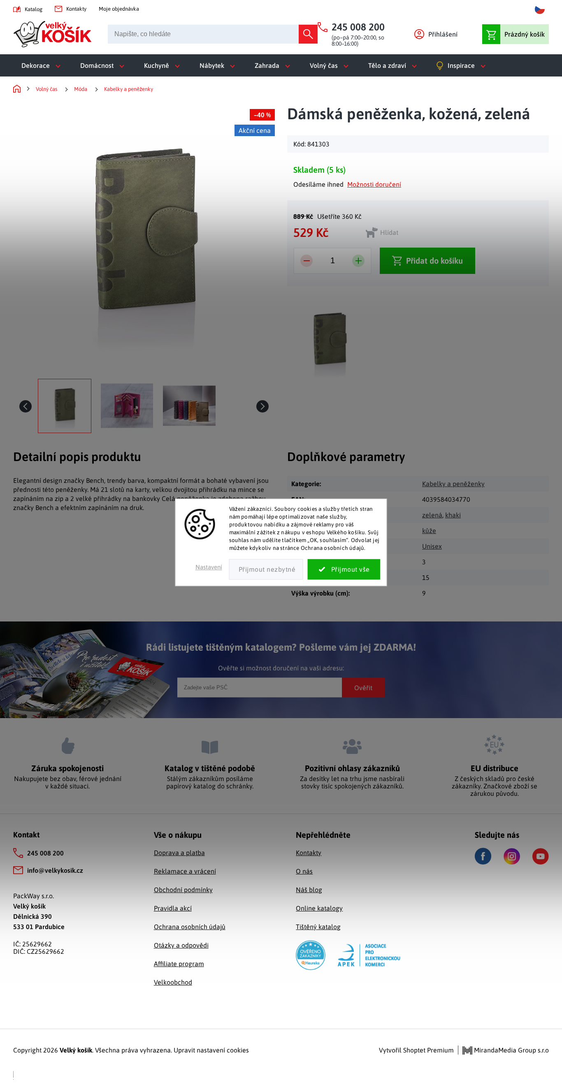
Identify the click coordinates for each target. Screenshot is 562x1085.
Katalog (33, 9)
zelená (432, 515)
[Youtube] (540, 856)
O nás (304, 871)
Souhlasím (344, 569)
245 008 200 (45, 853)
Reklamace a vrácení (185, 871)
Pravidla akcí (173, 908)
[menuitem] (42, 65)
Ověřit (363, 687)
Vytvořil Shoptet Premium (416, 1050)
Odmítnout (266, 569)
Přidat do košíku (434, 260)
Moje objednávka (119, 9)
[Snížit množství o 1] (306, 261)
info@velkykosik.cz (55, 870)
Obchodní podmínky (183, 889)
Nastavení (208, 567)
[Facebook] (483, 856)
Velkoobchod (173, 982)
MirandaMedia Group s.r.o (510, 1050)
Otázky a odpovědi (181, 945)
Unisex (432, 546)
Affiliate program (179, 963)
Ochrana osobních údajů (189, 926)
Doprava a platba (179, 852)
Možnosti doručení (374, 184)
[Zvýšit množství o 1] (358, 261)
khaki (453, 515)
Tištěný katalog (318, 926)
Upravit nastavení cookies (211, 1050)
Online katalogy (319, 908)
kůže (429, 530)
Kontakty (76, 9)
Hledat (308, 34)
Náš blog (309, 889)
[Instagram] (512, 856)
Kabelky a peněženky (453, 483)
